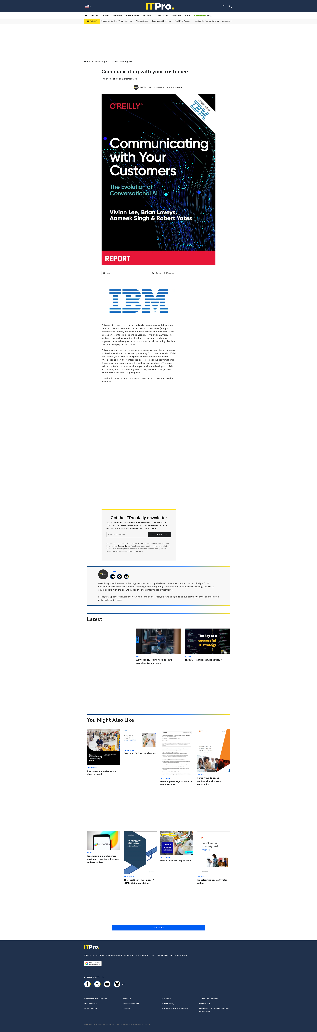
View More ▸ (158, 928)
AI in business (142, 21)
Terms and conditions (209, 998)
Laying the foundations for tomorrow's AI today (216, 21)
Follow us (158, 273)
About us (127, 998)
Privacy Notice (124, 546)
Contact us (166, 998)
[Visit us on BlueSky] (116, 984)
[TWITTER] (113, 576)
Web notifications (131, 1003)
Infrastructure (132, 15)
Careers (126, 1008)
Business (95, 15)
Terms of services (139, 543)
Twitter (118, 599)
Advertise (176, 15)
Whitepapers (178, 87)
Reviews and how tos (161, 21)
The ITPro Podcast (182, 21)
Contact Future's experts (95, 998)
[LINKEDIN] (120, 576)
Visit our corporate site (175, 955)
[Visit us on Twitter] (97, 984)
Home (87, 61)
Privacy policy (90, 1003)
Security (147, 15)
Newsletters (204, 1003)
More (187, 15)
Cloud (106, 15)
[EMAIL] (127, 576)
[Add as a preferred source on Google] (93, 963)
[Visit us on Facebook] (87, 984)
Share (108, 273)
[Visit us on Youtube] (107, 984)
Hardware (117, 15)
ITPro (144, 87)
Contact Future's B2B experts (174, 1008)
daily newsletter (196, 596)
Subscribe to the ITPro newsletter (116, 21)
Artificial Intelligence (121, 61)
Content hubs (161, 15)
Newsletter (171, 273)
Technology (101, 61)
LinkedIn (105, 599)
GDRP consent (91, 1008)
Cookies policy (167, 1003)
